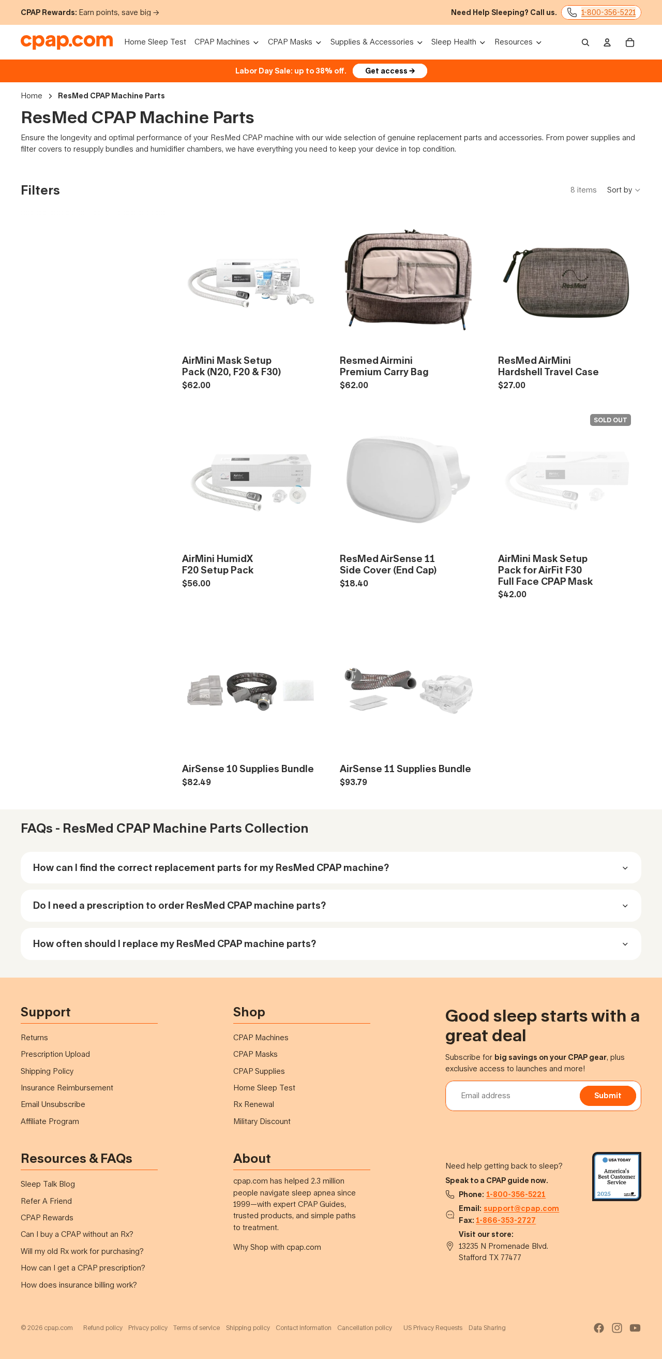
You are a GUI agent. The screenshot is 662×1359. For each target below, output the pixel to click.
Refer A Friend (46, 1200)
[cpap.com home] (67, 42)
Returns (34, 1037)
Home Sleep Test (264, 1087)
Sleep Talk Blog (48, 1183)
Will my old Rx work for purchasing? (82, 1251)
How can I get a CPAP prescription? (83, 1267)
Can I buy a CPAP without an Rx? (77, 1234)
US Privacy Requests (432, 1328)
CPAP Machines (261, 1037)
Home (31, 95)
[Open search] (585, 42)
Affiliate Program (50, 1121)
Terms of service (196, 1328)
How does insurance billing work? (79, 1284)
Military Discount (262, 1121)
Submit (608, 1095)
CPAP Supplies (259, 1071)
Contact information (304, 1328)
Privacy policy (148, 1328)
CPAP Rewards (47, 1217)
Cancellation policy (364, 1328)
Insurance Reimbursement (67, 1087)
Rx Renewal (253, 1104)
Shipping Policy (47, 1071)
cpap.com (58, 1328)
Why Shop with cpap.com (277, 1247)
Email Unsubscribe (53, 1104)
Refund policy (103, 1328)
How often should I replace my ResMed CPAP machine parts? (174, 943)
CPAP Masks (255, 1054)
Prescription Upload (55, 1054)
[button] (624, 190)
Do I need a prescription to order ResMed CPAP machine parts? (179, 905)
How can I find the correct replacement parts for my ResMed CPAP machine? (211, 867)
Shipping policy (248, 1328)
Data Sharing (487, 1328)
